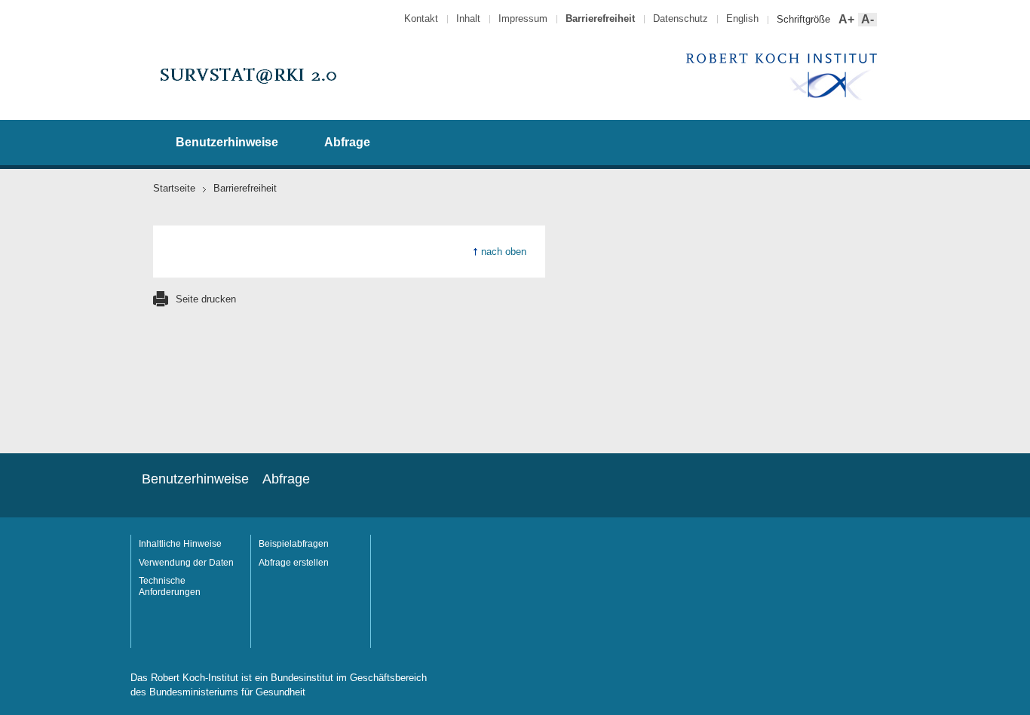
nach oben (503, 251)
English (742, 18)
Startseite (174, 188)
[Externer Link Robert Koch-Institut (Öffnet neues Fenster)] (781, 98)
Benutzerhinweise (227, 142)
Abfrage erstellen (294, 562)
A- (866, 20)
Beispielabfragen (294, 543)
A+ (844, 20)
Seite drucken (206, 299)
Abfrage (347, 142)
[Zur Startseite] (247, 95)
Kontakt (421, 18)
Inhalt (468, 18)
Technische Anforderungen (170, 586)
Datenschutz (680, 18)
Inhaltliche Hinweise (180, 543)
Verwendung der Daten (186, 562)
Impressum (522, 18)
